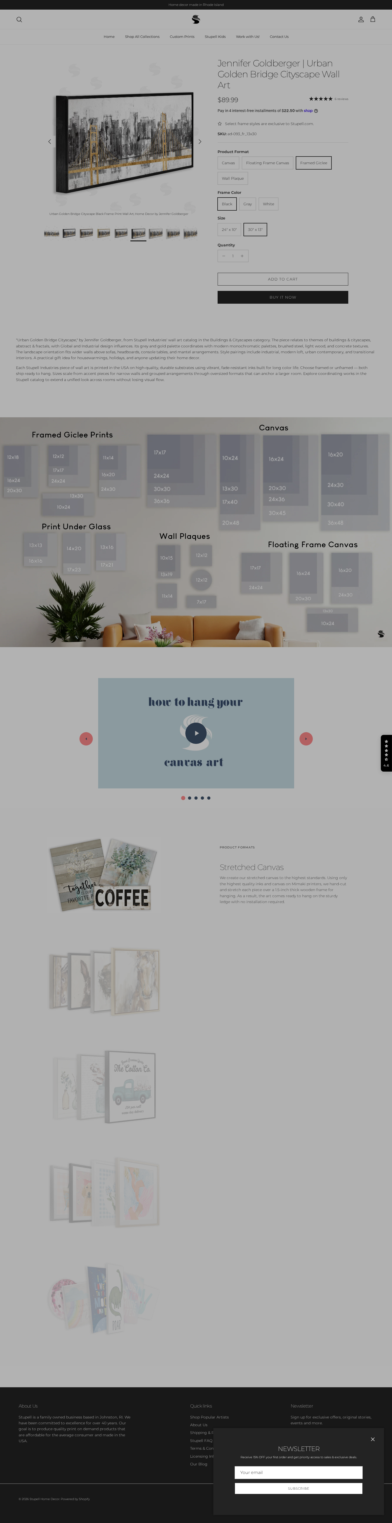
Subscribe (298, 1488)
